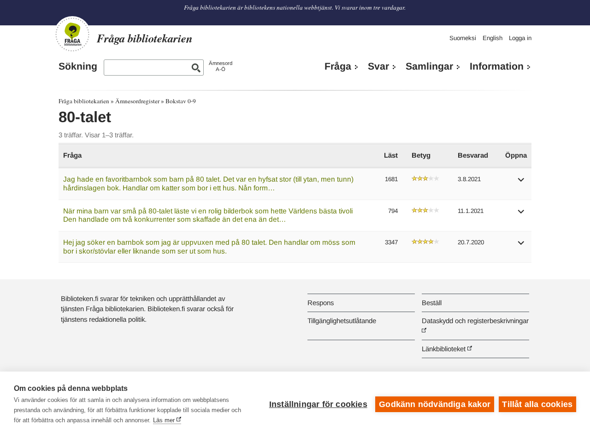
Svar (378, 66)
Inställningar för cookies (318, 404)
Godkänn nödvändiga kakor (434, 404)
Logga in (520, 38)
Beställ (432, 303)
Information (497, 66)
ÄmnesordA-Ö (220, 66)
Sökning (78, 66)
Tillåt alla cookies (537, 404)
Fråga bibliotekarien (84, 101)
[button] (521, 182)
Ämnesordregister (137, 101)
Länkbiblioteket (444, 349)
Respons (320, 303)
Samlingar (429, 66)
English (492, 38)
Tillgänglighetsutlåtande (341, 321)
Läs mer (164, 420)
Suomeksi (462, 38)
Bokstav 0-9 (180, 101)
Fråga (337, 66)
